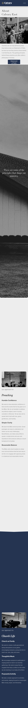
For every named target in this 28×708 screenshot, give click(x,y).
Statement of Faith (14, 62)
